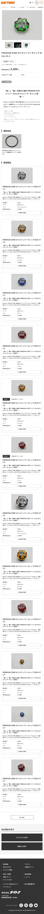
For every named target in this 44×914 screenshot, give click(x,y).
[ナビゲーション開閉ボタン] (41, 2)
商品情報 (13, 7)
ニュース (27, 877)
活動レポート (7, 877)
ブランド (27, 864)
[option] (22, 25)
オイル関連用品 (31, 7)
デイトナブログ (7, 880)
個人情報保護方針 (30, 884)
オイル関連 (21, 7)
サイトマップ (7, 887)
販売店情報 (28, 874)
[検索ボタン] (37, 2)
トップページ (4, 7)
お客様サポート (29, 867)
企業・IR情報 (7, 874)
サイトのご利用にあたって (10, 884)
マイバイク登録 (7, 870)
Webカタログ (7, 867)
